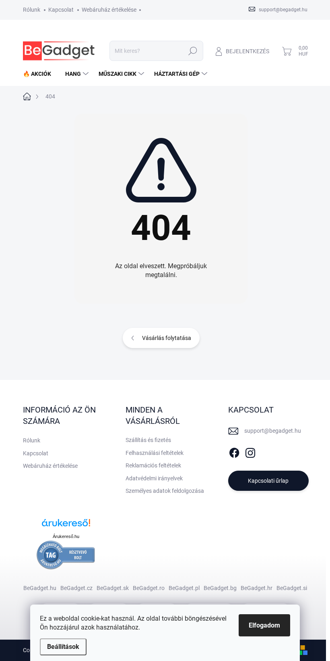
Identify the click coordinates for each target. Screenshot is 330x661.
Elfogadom (264, 625)
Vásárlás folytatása (166, 338)
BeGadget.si (291, 588)
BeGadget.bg (220, 588)
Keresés (193, 51)
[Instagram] (250, 451)
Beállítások (63, 647)
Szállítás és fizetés (148, 440)
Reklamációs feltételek (153, 465)
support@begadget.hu (272, 430)
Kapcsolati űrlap (268, 481)
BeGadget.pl (184, 588)
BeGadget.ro (149, 588)
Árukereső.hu (66, 536)
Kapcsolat (61, 9)
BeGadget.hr (256, 588)
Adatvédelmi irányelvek (154, 478)
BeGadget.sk (113, 588)
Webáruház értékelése (109, 9)
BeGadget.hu (39, 588)
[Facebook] (234, 451)
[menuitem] (40, 74)
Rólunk (31, 9)
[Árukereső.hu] (66, 525)
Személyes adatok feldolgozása (165, 491)
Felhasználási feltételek (155, 453)
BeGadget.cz (76, 588)
